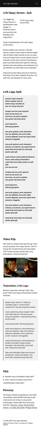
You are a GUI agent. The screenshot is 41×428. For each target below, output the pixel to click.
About (5, 423)
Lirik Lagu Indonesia (10, 3)
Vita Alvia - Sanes (16, 405)
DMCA (5, 425)
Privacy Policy (13, 423)
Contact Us (24, 423)
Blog (30, 423)
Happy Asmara (31, 407)
